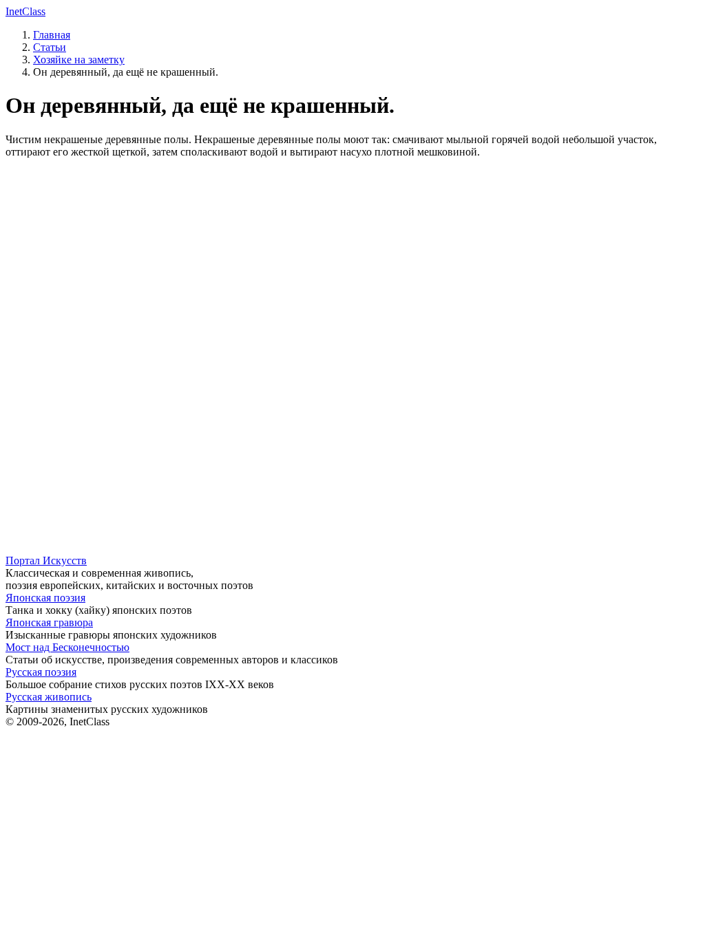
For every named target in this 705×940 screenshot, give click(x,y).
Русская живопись (49, 697)
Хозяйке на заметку (79, 59)
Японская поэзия (45, 597)
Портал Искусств (46, 560)
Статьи (49, 47)
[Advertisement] (352, 265)
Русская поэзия (41, 672)
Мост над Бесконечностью (67, 647)
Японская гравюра (49, 622)
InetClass (25, 11)
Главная (51, 35)
